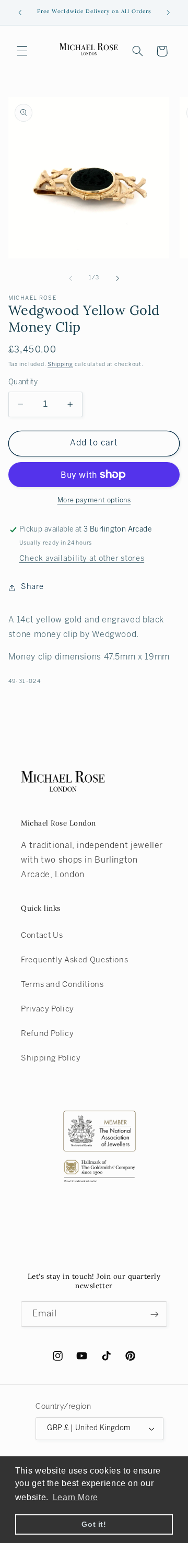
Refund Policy (47, 1034)
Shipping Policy (50, 1058)
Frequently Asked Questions (74, 960)
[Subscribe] (155, 1314)
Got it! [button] (93, 1524)
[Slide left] (70, 278)
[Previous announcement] (19, 12)
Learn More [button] (75, 1497)
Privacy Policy (47, 1009)
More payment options (94, 501)
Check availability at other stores (81, 558)
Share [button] (32, 587)
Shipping (60, 364)
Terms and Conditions (62, 984)
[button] (22, 51)
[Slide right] (117, 278)
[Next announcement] (168, 12)
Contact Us (42, 935)
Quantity (23, 382)
